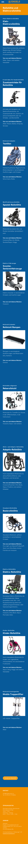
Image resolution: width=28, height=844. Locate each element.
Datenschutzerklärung (9, 833)
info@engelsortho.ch (8, 793)
